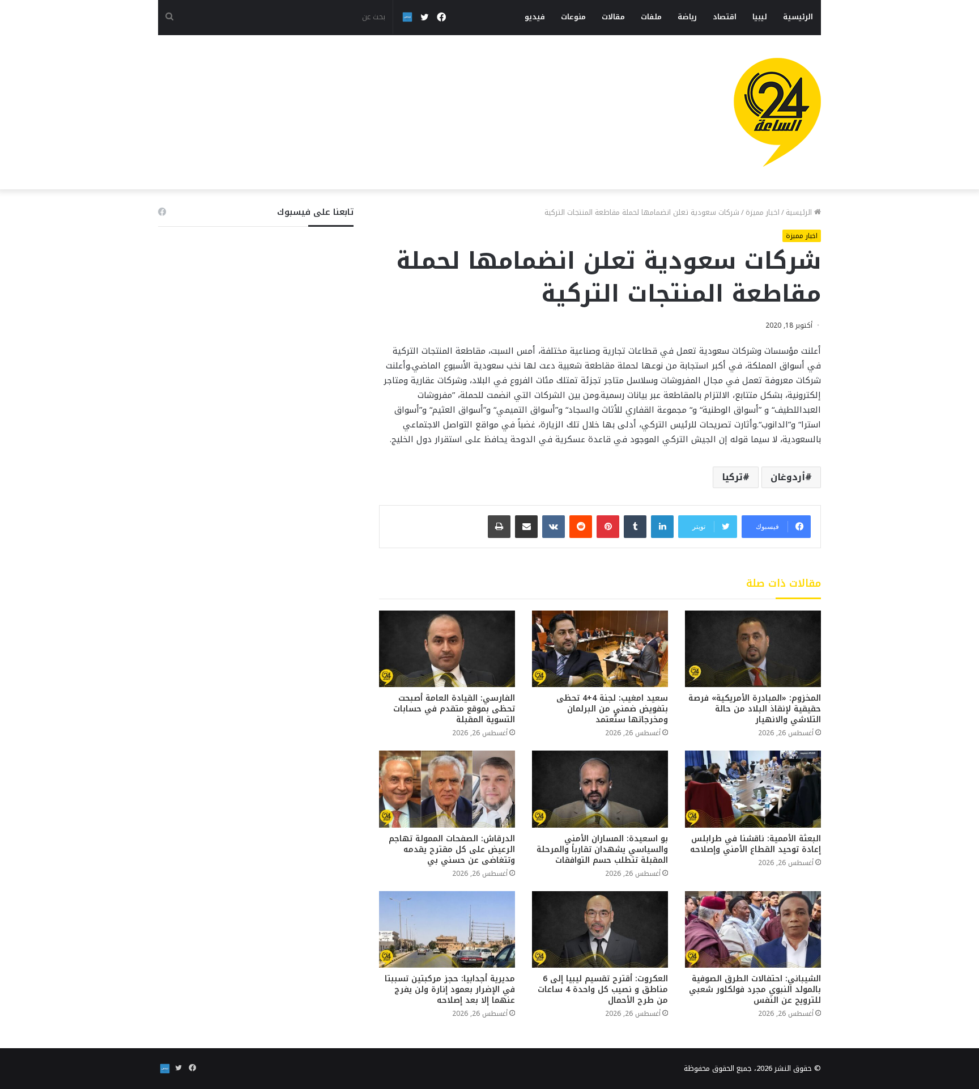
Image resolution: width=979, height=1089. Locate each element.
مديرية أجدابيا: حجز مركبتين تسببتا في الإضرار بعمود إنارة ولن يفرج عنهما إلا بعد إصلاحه (450, 989)
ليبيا (759, 17)
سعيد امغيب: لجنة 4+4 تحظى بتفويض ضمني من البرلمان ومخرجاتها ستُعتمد (612, 708)
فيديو (535, 17)
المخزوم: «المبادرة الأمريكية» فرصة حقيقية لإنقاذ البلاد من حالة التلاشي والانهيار (754, 708)
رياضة (687, 17)
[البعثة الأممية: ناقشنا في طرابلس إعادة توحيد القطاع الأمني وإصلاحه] (753, 789)
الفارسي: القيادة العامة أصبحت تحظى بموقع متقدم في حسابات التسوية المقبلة (454, 708)
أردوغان (788, 477)
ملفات (651, 17)
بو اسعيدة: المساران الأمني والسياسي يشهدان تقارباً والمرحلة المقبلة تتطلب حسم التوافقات (602, 849)
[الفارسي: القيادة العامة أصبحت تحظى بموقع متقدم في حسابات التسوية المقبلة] (447, 649)
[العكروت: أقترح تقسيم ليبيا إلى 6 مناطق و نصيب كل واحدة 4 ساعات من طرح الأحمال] (600, 929)
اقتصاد (725, 17)
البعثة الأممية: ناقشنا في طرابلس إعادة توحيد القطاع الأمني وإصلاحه (755, 844)
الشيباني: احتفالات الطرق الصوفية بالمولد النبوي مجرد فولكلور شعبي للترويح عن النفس (755, 989)
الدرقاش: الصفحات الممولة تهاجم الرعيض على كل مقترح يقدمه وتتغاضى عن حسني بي (452, 849)
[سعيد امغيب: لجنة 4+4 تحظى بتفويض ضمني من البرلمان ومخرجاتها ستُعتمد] (600, 649)
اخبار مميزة (763, 212)
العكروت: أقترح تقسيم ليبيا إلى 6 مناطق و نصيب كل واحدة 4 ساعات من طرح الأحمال (603, 989)
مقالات (613, 17)
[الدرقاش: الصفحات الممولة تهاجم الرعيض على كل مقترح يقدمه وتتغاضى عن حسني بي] (447, 789)
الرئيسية (798, 17)
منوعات (573, 17)
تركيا (732, 477)
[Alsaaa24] (777, 112)
